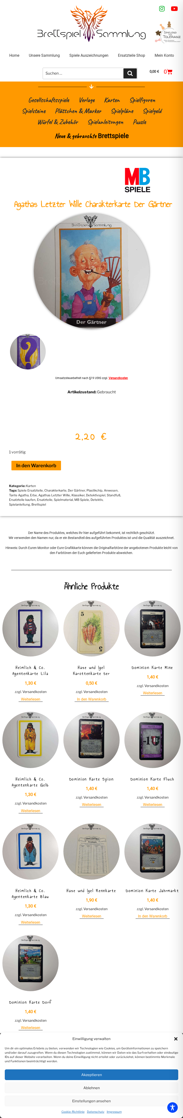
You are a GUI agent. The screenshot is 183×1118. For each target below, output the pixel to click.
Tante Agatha (19, 495)
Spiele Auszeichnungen (88, 55)
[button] (175, 1038)
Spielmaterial (63, 500)
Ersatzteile (44, 500)
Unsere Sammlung (44, 55)
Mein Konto (164, 55)
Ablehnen (91, 1088)
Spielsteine (33, 111)
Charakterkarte (55, 490)
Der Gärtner (76, 490)
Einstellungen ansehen (91, 1101)
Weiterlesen (30, 699)
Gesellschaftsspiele (48, 100)
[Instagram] (162, 8)
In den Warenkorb (36, 465)
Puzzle (139, 122)
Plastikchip (94, 490)
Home (14, 55)
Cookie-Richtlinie (73, 1111)
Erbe (33, 495)
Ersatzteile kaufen (22, 500)
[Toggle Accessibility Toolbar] (172, 1107)
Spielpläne (122, 111)
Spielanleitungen (105, 122)
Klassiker (78, 495)
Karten (112, 100)
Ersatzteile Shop (131, 55)
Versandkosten (118, 378)
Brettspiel (38, 504)
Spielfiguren (142, 100)
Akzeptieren (91, 1075)
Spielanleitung (19, 504)
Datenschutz (95, 1111)
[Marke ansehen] (137, 192)
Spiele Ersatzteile (30, 490)
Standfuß (113, 495)
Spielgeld (151, 111)
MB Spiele (81, 500)
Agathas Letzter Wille (54, 495)
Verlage (86, 100)
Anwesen (111, 490)
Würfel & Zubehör (57, 122)
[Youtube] (174, 8)
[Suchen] (130, 73)
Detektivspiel (95, 495)
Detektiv (97, 500)
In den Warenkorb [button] (91, 699)
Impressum (114, 1111)
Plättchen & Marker (78, 111)
